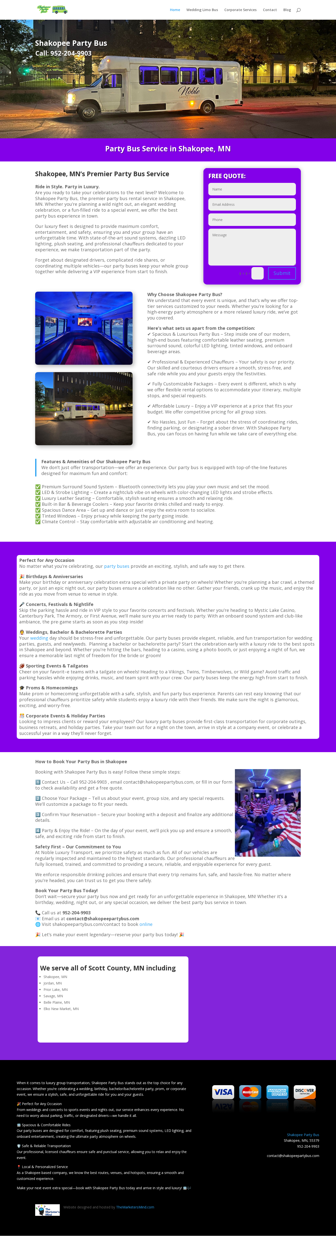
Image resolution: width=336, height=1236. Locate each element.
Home (175, 10)
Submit (282, 273)
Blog (287, 10)
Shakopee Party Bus (303, 1134)
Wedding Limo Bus (202, 10)
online (146, 924)
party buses (116, 566)
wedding (39, 638)
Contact (270, 10)
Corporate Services (240, 10)
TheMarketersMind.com (135, 1207)
